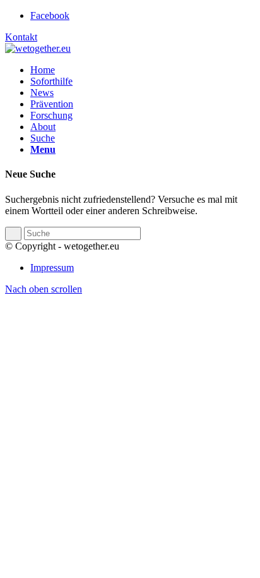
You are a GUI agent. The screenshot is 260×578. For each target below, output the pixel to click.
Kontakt (21, 37)
